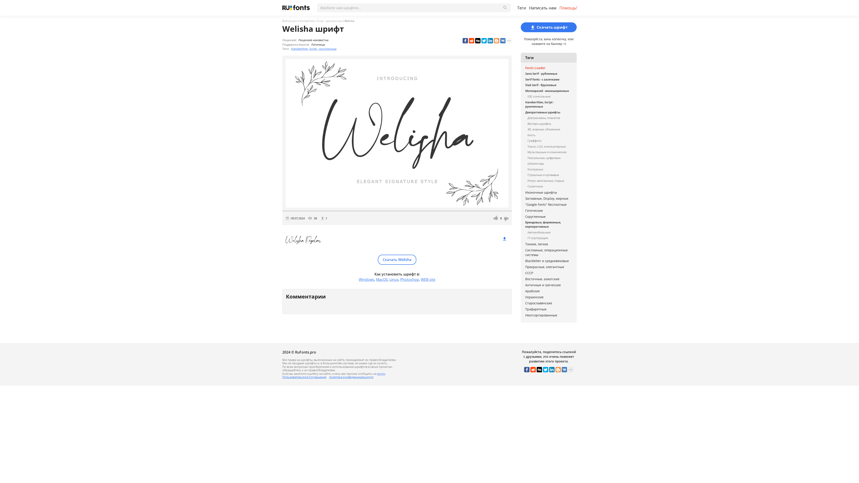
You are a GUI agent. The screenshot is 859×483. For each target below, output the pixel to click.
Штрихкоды (535, 163)
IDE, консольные (539, 96)
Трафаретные (535, 309)
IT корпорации (537, 238)
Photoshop (409, 279)
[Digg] (478, 40)
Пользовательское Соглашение (304, 377)
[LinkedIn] (490, 40)
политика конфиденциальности (351, 377)
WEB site (428, 279)
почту (381, 374)
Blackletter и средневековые (547, 261)
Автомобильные (539, 232)
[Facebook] (465, 40)
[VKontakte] (503, 40)
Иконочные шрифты (541, 192)
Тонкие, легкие (536, 244)
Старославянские (538, 303)
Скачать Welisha (397, 259)
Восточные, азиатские (542, 279)
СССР (529, 273)
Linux (393, 279)
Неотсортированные (541, 315)
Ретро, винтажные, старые (545, 181)
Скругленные (535, 216)
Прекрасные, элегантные (544, 267)
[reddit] (471, 40)
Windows (366, 279)
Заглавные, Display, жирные (546, 198)
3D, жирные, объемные (543, 129)
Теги (521, 8)
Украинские (534, 297)
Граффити (534, 141)
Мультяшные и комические (546, 152)
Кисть (531, 135)
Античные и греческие (543, 285)
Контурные (535, 169)
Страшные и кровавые (543, 175)
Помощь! (568, 8)
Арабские (532, 291)
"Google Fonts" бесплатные (546, 204)
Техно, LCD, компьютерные (546, 146)
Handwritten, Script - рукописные (313, 49)
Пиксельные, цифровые (544, 158)
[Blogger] (496, 40)
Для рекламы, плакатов (543, 118)
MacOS (382, 279)
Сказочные (535, 186)
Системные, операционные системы (546, 252)
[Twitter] (484, 40)
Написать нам (542, 8)
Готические (534, 210)
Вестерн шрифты (539, 124)
